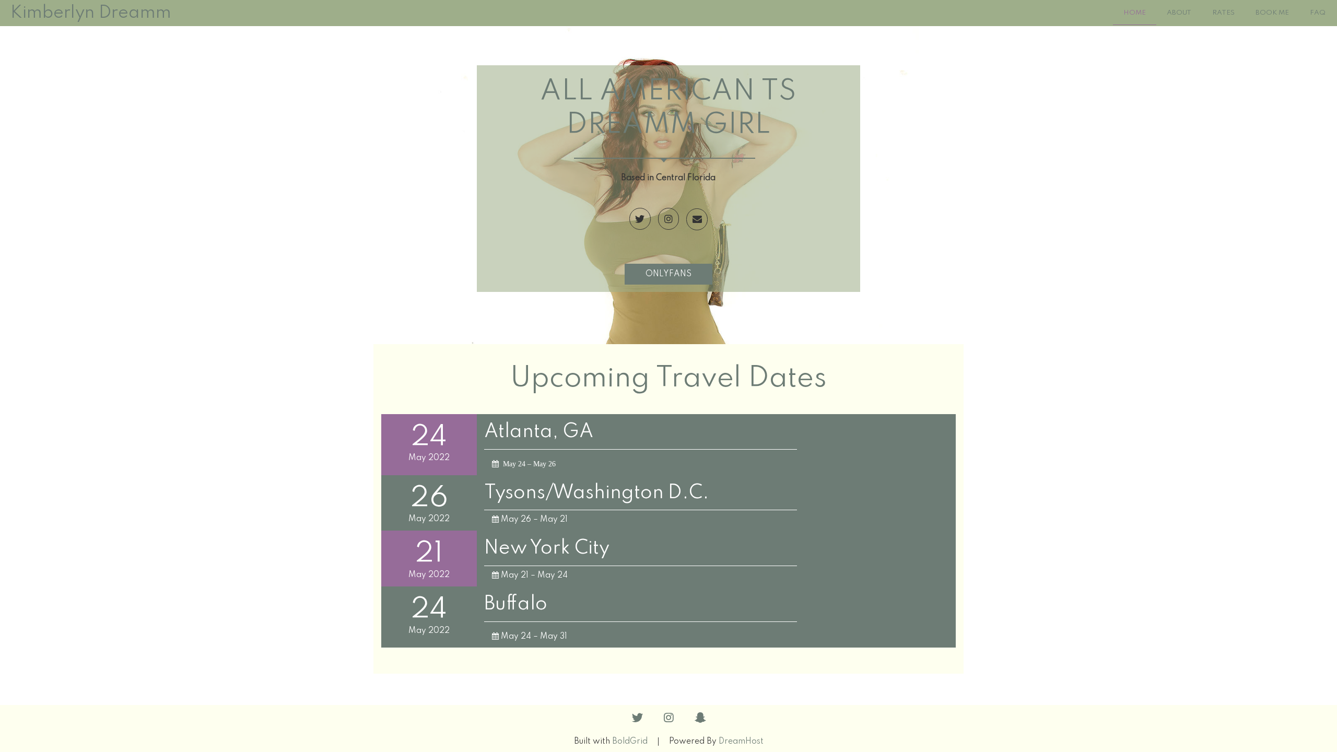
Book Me (1272, 12)
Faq (1318, 12)
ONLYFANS (668, 274)
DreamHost (741, 741)
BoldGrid (630, 741)
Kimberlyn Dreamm (90, 13)
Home (1134, 12)
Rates (1223, 12)
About (1179, 12)
